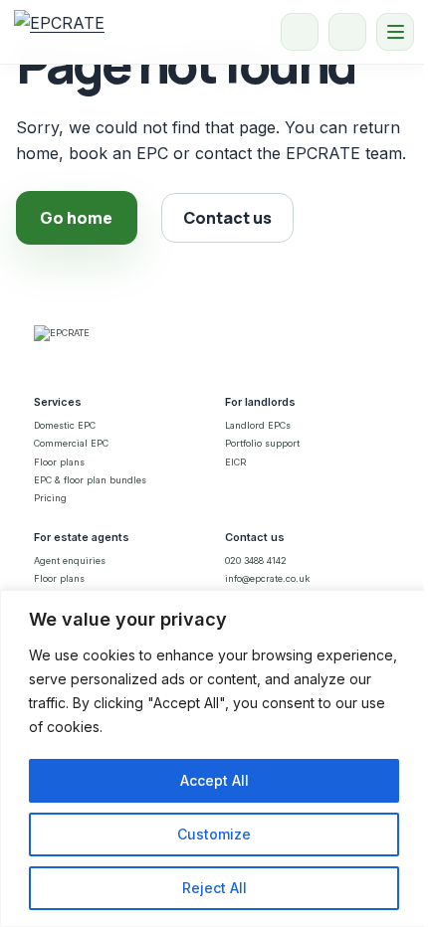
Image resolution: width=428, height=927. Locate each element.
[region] (214, 758)
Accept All (214, 780)
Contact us (227, 218)
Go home (76, 218)
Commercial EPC (71, 443)
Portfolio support (262, 443)
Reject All (214, 887)
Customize (214, 834)
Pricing (50, 497)
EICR (235, 462)
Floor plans (59, 462)
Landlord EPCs (258, 425)
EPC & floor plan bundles (90, 479)
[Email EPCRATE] (347, 32)
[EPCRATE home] (59, 32)
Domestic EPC (65, 425)
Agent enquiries (70, 560)
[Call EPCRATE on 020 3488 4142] (300, 32)
